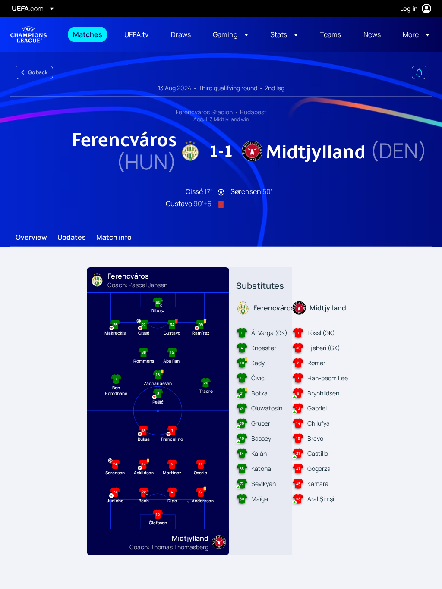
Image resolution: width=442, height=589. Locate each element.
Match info (114, 237)
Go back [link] (37, 72)
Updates (71, 237)
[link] (87, 34)
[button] (230, 34)
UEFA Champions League (28, 34)
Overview (31, 237)
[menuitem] (87, 34)
